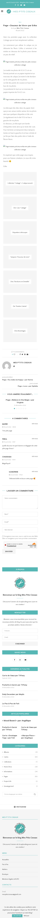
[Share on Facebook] (20, 354)
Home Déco (21, 767)
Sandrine (13, 472)
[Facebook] (15, 5)
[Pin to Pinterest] (25, 354)
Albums (21, 752)
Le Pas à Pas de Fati (10, 703)
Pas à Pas (5, 864)
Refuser (26, 916)
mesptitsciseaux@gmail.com (11, 894)
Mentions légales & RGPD (10, 879)
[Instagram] (18, 5)
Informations (21, 772)
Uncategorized (21, 786)
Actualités (5, 860)
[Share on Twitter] (22, 354)
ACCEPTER (17, 916)
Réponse (35, 423)
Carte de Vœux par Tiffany (13, 675)
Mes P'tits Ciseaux (23, 28)
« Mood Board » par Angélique (16, 720)
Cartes (21, 757)
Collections (21, 762)
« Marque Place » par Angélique (28, 736)
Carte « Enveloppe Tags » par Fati (9, 736)
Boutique (5, 874)
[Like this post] (16, 354)
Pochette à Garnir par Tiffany (14, 685)
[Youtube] (21, 5)
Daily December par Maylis (13, 694)
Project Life (21, 781)
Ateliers (4, 869)
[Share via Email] (27, 354)
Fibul (4, 439)
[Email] (24, 5)
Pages (20, 22)
